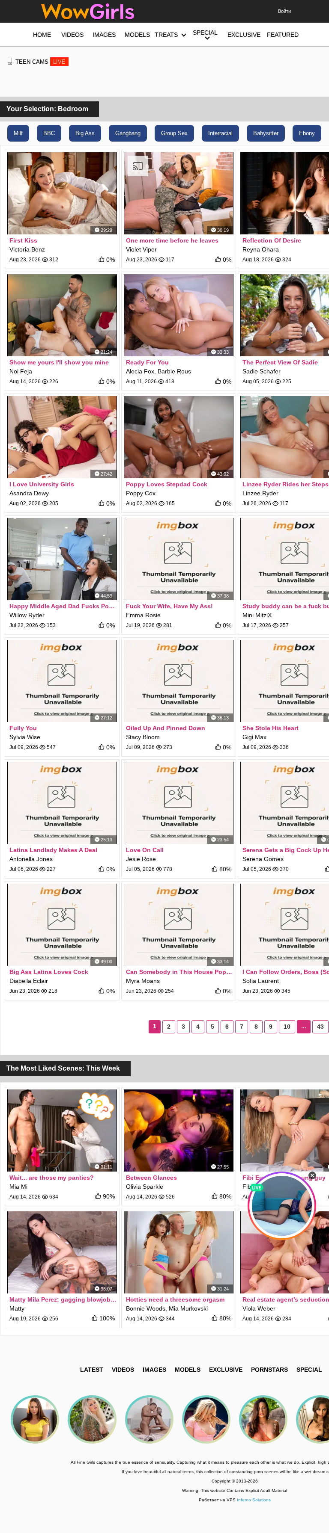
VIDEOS (123, 1369)
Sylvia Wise (24, 737)
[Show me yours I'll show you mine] (62, 315)
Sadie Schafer (261, 371)
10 (287, 1026)
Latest (91, 1369)
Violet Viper (141, 249)
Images (154, 1369)
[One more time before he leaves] (178, 193)
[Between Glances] (178, 1130)
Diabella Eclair (28, 980)
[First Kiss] (62, 193)
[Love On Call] (178, 803)
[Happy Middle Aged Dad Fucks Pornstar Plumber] (62, 559)
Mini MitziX (257, 615)
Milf (18, 133)
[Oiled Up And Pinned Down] (178, 681)
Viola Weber (258, 1308)
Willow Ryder (27, 615)
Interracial (220, 133)
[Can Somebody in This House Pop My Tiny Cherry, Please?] (178, 925)
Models (187, 1369)
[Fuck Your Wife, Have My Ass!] (178, 559)
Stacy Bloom (143, 737)
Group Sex (174, 133)
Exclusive (225, 1369)
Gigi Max (254, 737)
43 (320, 1026)
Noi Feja (20, 371)
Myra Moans (143, 980)
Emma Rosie (143, 615)
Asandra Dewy (29, 493)
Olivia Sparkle (144, 1186)
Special (309, 1369)
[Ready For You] (178, 315)
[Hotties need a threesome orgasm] (178, 1252)
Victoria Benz (27, 249)
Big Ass (85, 133)
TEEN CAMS (40, 62)
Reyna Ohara (260, 249)
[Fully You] (62, 681)
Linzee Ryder (260, 493)
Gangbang (128, 133)
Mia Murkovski (188, 1308)
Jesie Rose (141, 858)
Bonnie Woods (145, 1308)
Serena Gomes (263, 858)
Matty (16, 1308)
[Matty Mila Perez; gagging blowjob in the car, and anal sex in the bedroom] (62, 1252)
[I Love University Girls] (62, 437)
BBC (49, 133)
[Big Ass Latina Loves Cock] (62, 925)
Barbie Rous (174, 371)
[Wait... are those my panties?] (62, 1130)
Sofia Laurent (260, 980)
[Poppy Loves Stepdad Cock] (178, 437)
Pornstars (269, 1369)
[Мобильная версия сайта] (9, 61)
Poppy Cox (141, 493)
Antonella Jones (31, 858)
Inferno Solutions (254, 1499)
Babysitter (265, 133)
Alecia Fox (140, 371)
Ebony (307, 133)
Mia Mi (18, 1186)
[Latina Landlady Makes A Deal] (62, 803)
